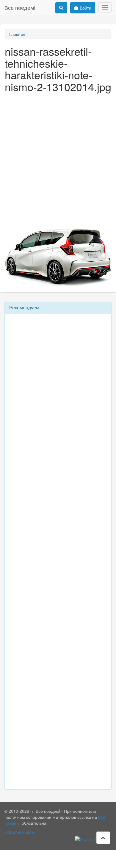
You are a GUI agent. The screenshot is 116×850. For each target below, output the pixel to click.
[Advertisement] (58, 159)
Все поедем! (19, 7)
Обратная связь (19, 832)
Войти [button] (85, 8)
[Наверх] (103, 838)
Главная (17, 34)
